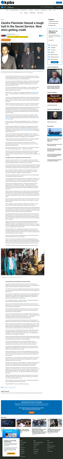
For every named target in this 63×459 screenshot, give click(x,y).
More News (3, 417)
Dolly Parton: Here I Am (52, 121)
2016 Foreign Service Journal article (28, 130)
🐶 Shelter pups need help (53, 21)
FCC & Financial (22, 447)
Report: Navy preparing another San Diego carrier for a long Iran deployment (54, 140)
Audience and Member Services (38, 442)
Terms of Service (22, 456)
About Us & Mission (23, 442)
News (7, 10)
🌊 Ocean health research (53, 23)
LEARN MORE (11, 453)
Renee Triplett (24, 301)
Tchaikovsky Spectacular (52, 105)
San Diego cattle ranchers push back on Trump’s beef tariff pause (54, 160)
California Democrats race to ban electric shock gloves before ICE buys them (54, 431)
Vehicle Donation (50, 451)
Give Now (59, 2)
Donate (31, 412)
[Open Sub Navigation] (9, 10)
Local (21, 12)
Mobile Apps (22, 449)
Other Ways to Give (50, 447)
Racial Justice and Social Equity (36, 428)
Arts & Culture (24, 10)
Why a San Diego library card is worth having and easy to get (54, 145)
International (32, 12)
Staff (21, 454)
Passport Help (36, 451)
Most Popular (50, 126)
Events (50, 10)
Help (55, 10)
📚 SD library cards (52, 25)
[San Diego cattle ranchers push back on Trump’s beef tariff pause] (23, 423)
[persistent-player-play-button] (2, 7)
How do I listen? (36, 449)
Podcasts (37, 10)
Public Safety (49, 428)
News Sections (40, 12)
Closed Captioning (36, 444)
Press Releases (22, 451)
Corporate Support (50, 442)
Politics (17, 428)
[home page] (7, 2)
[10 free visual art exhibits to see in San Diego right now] (8, 423)
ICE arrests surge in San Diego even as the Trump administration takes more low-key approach (54, 155)
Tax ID (48, 449)
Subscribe (54, 62)
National (26, 12)
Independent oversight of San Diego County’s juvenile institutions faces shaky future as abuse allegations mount (39, 431)
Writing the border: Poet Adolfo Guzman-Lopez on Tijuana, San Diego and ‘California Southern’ (53, 87)
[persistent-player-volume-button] (5, 7)
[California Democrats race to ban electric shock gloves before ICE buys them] (54, 423)
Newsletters (22, 444)
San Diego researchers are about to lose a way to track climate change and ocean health (54, 149)
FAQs (34, 447)
